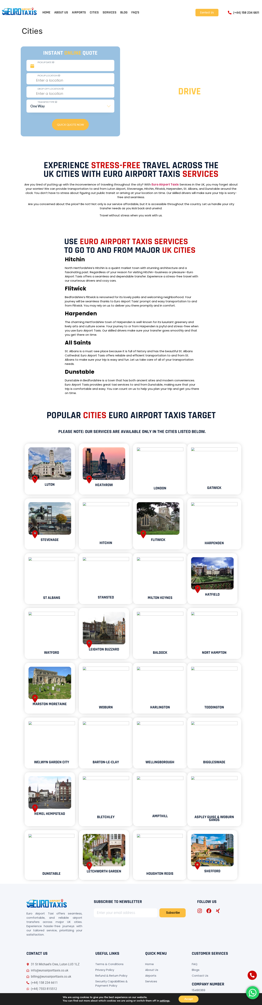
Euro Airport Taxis (165, 184)
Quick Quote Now (70, 124)
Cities (94, 12)
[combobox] (70, 107)
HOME (46, 12)
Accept (188, 999)
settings (165, 1001)
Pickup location (48, 75)
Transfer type (46, 102)
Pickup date (45, 62)
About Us (61, 12)
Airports (79, 12)
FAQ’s (135, 12)
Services (109, 12)
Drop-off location (49, 88)
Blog (124, 12)
